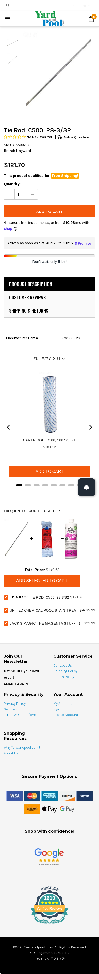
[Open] (86, 487)
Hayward (23, 150)
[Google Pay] (67, 809)
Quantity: (12, 184)
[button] (15, 137)
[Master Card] (32, 795)
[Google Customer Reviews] (49, 857)
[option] (58, 72)
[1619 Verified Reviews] (49, 925)
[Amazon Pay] (32, 809)
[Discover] (67, 795)
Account (79, 6)
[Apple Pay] (49, 809)
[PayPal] (84, 795)
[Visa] (14, 795)
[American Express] (49, 795)
